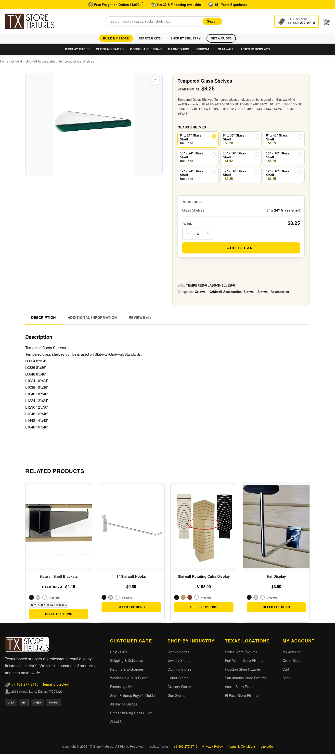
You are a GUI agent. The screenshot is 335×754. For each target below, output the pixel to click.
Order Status (292, 660)
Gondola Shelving (146, 49)
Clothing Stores (179, 669)
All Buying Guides (123, 704)
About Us (117, 721)
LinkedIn (267, 746)
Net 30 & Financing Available (179, 4)
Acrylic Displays (255, 49)
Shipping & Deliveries (126, 660)
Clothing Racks (110, 49)
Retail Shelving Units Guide (131, 712)
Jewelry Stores (179, 660)
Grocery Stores (179, 686)
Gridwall (203, 49)
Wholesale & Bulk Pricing (129, 677)
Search (212, 21)
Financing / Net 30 (124, 686)
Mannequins (178, 49)
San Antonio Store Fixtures (246, 677)
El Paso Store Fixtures (242, 695)
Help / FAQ (118, 651)
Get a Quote (221, 38)
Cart (286, 669)
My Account (292, 651)
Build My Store (116, 38)
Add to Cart (241, 248)
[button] (155, 80)
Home (4, 61)
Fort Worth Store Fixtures (244, 660)
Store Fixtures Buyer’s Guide (132, 695)
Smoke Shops (178, 651)
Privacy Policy (212, 746)
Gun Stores (176, 695)
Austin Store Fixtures (241, 686)
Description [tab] (43, 317)
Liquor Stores (178, 677)
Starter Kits (150, 38)
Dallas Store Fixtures (241, 651)
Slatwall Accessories (273, 291)
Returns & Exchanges (127, 669)
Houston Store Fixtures (243, 669)
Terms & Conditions (242, 746)
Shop (287, 677)
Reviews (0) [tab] (140, 317)
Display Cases (77, 49)
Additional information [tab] (92, 317)
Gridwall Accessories (40, 61)
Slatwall (226, 49)
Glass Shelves (192, 127)
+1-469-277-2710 (25, 684)
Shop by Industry (185, 38)
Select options (58, 614)
